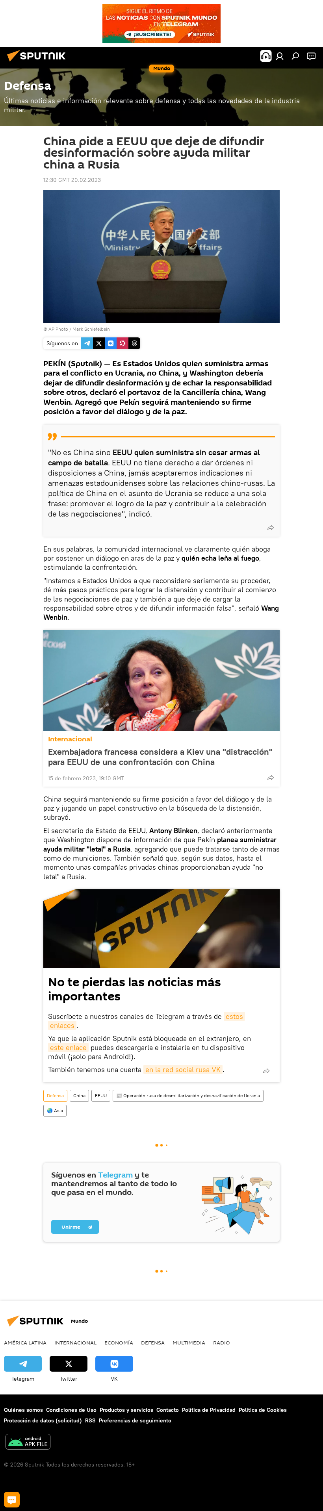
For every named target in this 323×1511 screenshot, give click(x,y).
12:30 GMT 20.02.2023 (72, 179)
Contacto (167, 1409)
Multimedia (189, 1342)
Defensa (55, 1095)
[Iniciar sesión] (280, 56)
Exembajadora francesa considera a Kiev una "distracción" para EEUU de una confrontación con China (160, 756)
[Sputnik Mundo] (38, 62)
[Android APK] (28, 1443)
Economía (118, 1342)
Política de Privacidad (209, 1409)
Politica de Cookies (263, 1409)
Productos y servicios (126, 1409)
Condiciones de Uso (71, 1409)
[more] (270, 527)
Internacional (70, 739)
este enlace (68, 1047)
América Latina (25, 1342)
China (79, 1095)
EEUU (101, 1095)
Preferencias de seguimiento (135, 1420)
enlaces (62, 1025)
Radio (221, 1342)
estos (234, 1016)
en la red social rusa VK (183, 1069)
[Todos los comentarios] (12, 1499)
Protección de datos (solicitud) (43, 1420)
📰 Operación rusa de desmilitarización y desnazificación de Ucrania (188, 1095)
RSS (90, 1420)
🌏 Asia (55, 1110)
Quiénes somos (23, 1409)
